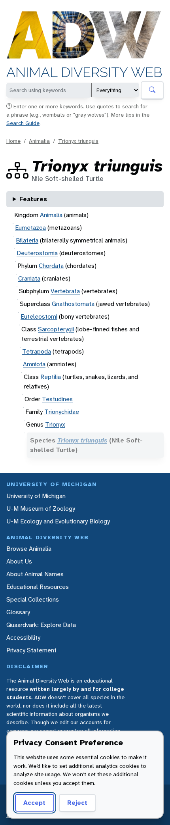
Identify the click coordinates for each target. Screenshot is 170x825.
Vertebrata (65, 291)
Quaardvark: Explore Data (41, 625)
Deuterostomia (37, 253)
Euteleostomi (39, 316)
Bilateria (27, 240)
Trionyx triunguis (78, 140)
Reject (77, 802)
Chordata (51, 266)
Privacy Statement (31, 650)
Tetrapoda (36, 351)
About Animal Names (35, 574)
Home (13, 140)
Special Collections (32, 599)
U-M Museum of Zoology (40, 508)
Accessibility (23, 637)
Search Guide (23, 123)
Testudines (57, 399)
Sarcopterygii (56, 329)
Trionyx (55, 424)
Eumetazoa (30, 227)
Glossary (18, 612)
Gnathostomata (73, 304)
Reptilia (50, 377)
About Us (19, 561)
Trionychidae (61, 412)
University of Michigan (36, 496)
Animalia (39, 140)
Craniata (29, 278)
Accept (34, 802)
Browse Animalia (28, 548)
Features (33, 199)
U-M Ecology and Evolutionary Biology (58, 521)
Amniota (34, 364)
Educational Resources (37, 587)
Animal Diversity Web (84, 72)
